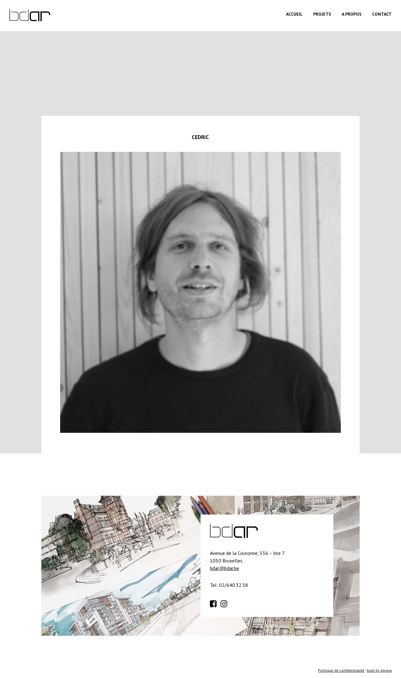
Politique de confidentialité (341, 670)
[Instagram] (225, 603)
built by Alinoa (379, 670)
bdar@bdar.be (224, 568)
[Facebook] (214, 603)
